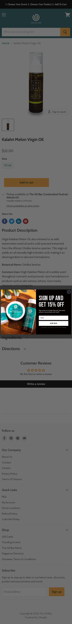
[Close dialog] (68, 291)
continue (53, 323)
